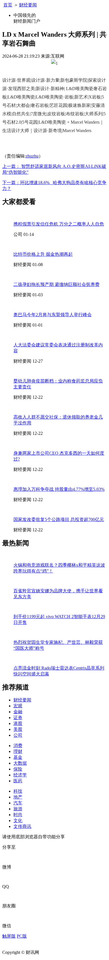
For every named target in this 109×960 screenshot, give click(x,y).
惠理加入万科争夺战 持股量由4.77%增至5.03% (59, 489)
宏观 (17, 705)
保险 (17, 769)
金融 (17, 711)
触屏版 (9, 936)
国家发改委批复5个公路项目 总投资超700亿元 (58, 519)
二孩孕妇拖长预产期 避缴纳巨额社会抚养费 (56, 284)
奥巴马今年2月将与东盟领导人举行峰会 (52, 314)
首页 (7, 5)
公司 (17, 735)
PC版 (22, 936)
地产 (17, 797)
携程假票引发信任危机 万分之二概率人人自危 (58, 224)
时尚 (17, 814)
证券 (17, 717)
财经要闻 (28, 5)
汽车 (17, 803)
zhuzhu (32, 156)
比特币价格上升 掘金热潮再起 (43, 254)
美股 (17, 729)
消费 (17, 745)
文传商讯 (22, 826)
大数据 (20, 763)
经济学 (20, 775)
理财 (17, 751)
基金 (17, 757)
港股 (17, 723)
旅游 (17, 808)
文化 (17, 820)
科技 (17, 791)
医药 (17, 780)
